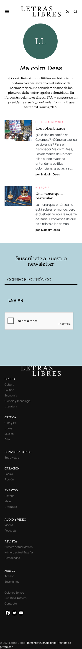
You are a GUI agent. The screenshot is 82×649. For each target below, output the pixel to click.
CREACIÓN (12, 468)
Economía (11, 395)
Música (9, 434)
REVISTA (11, 541)
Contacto (11, 603)
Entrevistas (12, 457)
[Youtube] (21, 613)
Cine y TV (10, 423)
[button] (9, 11)
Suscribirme (12, 582)
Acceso (9, 576)
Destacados (12, 558)
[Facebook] (8, 613)
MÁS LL (10, 570)
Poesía (9, 474)
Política (9, 390)
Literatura (11, 406)
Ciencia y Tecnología (18, 401)
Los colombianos (50, 128)
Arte (7, 439)
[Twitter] (14, 613)
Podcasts (10, 530)
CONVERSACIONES (18, 452)
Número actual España (19, 552)
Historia (42, 122)
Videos (9, 525)
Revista (57, 122)
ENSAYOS (11, 490)
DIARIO (10, 379)
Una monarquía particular (49, 195)
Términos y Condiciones (41, 643)
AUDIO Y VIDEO (15, 519)
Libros (8, 428)
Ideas (8, 501)
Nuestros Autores (15, 598)
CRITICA (10, 417)
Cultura (9, 384)
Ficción (9, 479)
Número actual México (19, 547)
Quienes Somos (14, 592)
